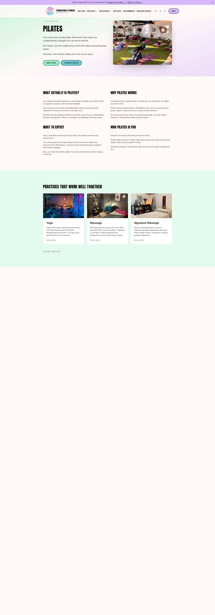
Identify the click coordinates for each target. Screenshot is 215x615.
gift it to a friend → (135, 2)
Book (174, 11)
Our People (117, 11)
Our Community (129, 11)
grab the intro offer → (116, 2)
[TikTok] (165, 11)
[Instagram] (156, 11)
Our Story (81, 11)
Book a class (51, 63)
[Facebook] (160, 11)
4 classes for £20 (71, 63)
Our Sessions (104, 11)
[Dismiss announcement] (212, 2)
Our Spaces (91, 11)
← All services (50, 21)
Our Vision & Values (144, 11)
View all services (51, 251)
